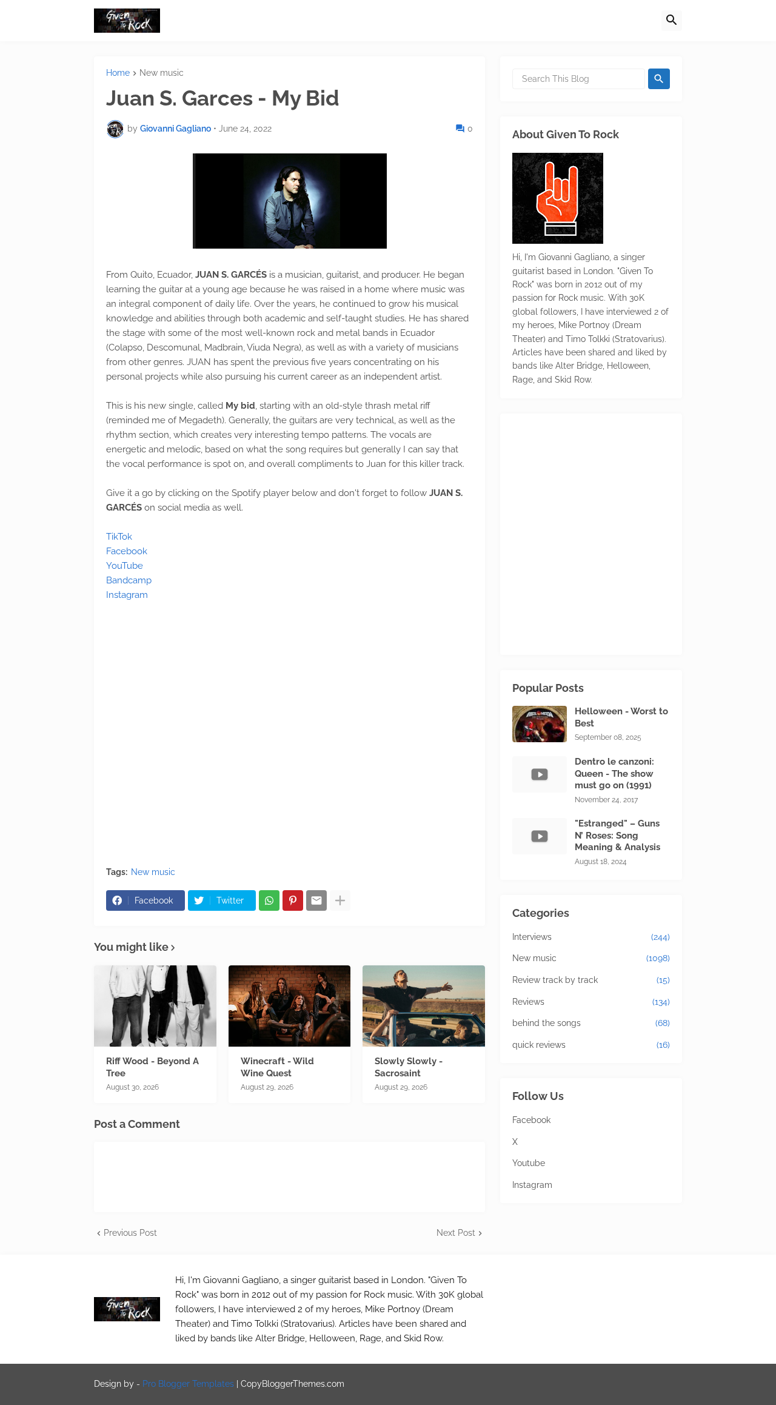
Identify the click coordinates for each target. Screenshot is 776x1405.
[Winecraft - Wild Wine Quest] (290, 1006)
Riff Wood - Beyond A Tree (152, 1067)
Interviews (591, 937)
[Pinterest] (293, 900)
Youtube (528, 1163)
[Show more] (340, 900)
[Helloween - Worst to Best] (539, 724)
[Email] (316, 900)
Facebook (126, 551)
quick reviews (591, 1045)
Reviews (591, 1002)
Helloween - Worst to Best (621, 717)
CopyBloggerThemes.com (292, 1384)
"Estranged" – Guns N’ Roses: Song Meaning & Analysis (617, 835)
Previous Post (130, 1233)
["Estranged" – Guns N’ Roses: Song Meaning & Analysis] (539, 836)
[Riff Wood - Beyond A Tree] (155, 1006)
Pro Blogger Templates (188, 1384)
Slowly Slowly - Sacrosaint (409, 1067)
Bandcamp (129, 580)
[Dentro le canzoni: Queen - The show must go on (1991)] (539, 774)
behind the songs (591, 1023)
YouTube (124, 565)
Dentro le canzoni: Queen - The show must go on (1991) (614, 773)
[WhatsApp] (269, 900)
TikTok (119, 536)
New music (161, 73)
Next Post (455, 1233)
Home (118, 73)
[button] (671, 20)
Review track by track (591, 980)
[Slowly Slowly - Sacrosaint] (424, 1006)
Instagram (127, 594)
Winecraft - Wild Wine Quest (277, 1067)
